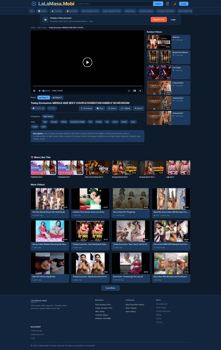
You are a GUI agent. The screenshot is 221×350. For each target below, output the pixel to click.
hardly (98, 122)
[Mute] (40, 91)
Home (33, 27)
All (32, 11)
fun (90, 122)
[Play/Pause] (34, 91)
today (34, 127)
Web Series (130, 11)
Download (88, 108)
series (124, 122)
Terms (158, 319)
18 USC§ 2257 (162, 304)
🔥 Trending (56, 11)
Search (158, 4)
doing (64, 122)
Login (183, 4)
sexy (133, 122)
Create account (37, 334)
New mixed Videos (186, 11)
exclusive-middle (77, 122)
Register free (158, 19)
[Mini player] (134, 91)
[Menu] (167, 3)
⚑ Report (138, 108)
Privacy (159, 322)
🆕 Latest (42, 11)
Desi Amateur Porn (90, 11)
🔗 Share (112, 108)
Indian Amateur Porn (111, 11)
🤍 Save (100, 108)
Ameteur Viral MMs (166, 11)
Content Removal (163, 311)
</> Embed (125, 108)
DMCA (158, 315)
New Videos (131, 311)
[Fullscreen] (129, 91)
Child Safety (161, 308)
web (43, 127)
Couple (54, 122)
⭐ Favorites (72, 11)
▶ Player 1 (44, 98)
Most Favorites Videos (135, 304)
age (45, 122)
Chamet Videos (146, 11)
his (107, 122)
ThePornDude (36, 331)
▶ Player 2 (57, 98)
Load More (110, 288)
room (115, 122)
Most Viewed (131, 308)
